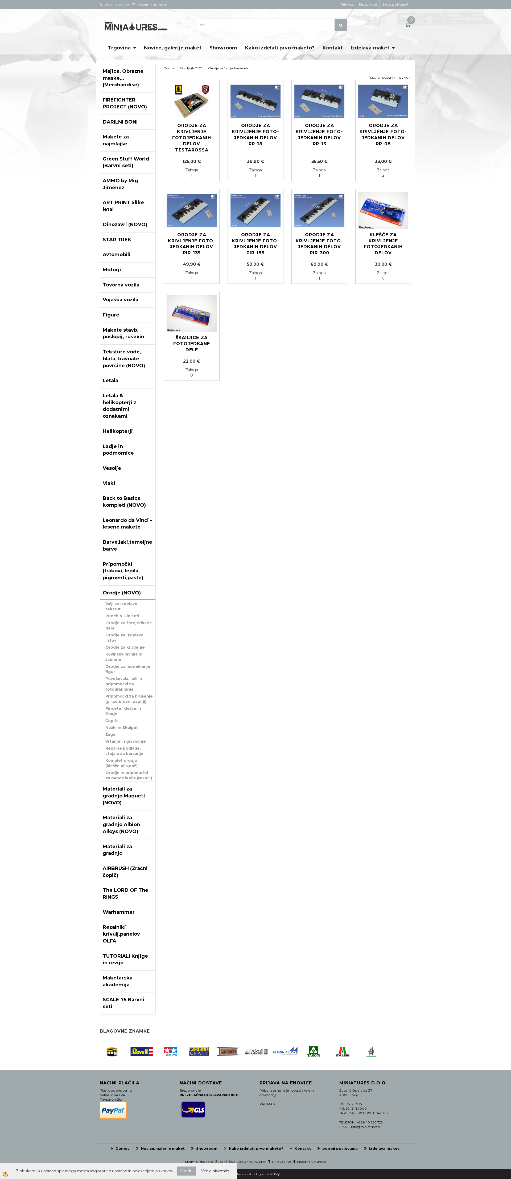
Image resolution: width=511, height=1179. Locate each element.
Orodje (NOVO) (192, 68)
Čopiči (111, 720)
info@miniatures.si (311, 1162)
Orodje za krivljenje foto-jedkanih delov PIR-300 (319, 244)
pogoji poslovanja (340, 1148)
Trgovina (119, 48)
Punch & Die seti (122, 616)
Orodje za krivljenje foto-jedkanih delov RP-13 (319, 134)
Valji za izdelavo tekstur (121, 606)
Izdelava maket (370, 48)
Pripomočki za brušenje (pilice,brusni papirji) (129, 699)
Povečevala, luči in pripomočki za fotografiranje (123, 684)
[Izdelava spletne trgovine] (275, 1174)
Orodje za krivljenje (125, 647)
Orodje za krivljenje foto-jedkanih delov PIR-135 (191, 244)
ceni (390, 77)
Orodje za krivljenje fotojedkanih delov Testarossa (191, 137)
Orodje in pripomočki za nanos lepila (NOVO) (128, 775)
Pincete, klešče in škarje (123, 711)
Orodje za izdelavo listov (124, 638)
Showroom (223, 48)
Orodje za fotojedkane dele (128, 625)
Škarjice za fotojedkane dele (191, 343)
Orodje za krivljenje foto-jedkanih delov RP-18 (255, 134)
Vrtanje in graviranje (125, 741)
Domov (169, 68)
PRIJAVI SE (268, 1104)
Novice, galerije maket (172, 48)
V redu (186, 1171)
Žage (110, 734)
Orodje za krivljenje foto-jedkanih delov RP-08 (383, 134)
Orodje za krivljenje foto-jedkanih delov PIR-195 (255, 244)
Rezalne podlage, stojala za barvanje (124, 751)
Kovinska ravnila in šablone (123, 657)
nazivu (403, 77)
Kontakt (333, 48)
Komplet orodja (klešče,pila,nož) (121, 763)
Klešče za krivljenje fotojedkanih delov (383, 244)
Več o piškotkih (215, 1171)
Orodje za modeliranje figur (127, 669)
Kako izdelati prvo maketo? (280, 48)
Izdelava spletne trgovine (250, 1174)
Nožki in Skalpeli (121, 727)
